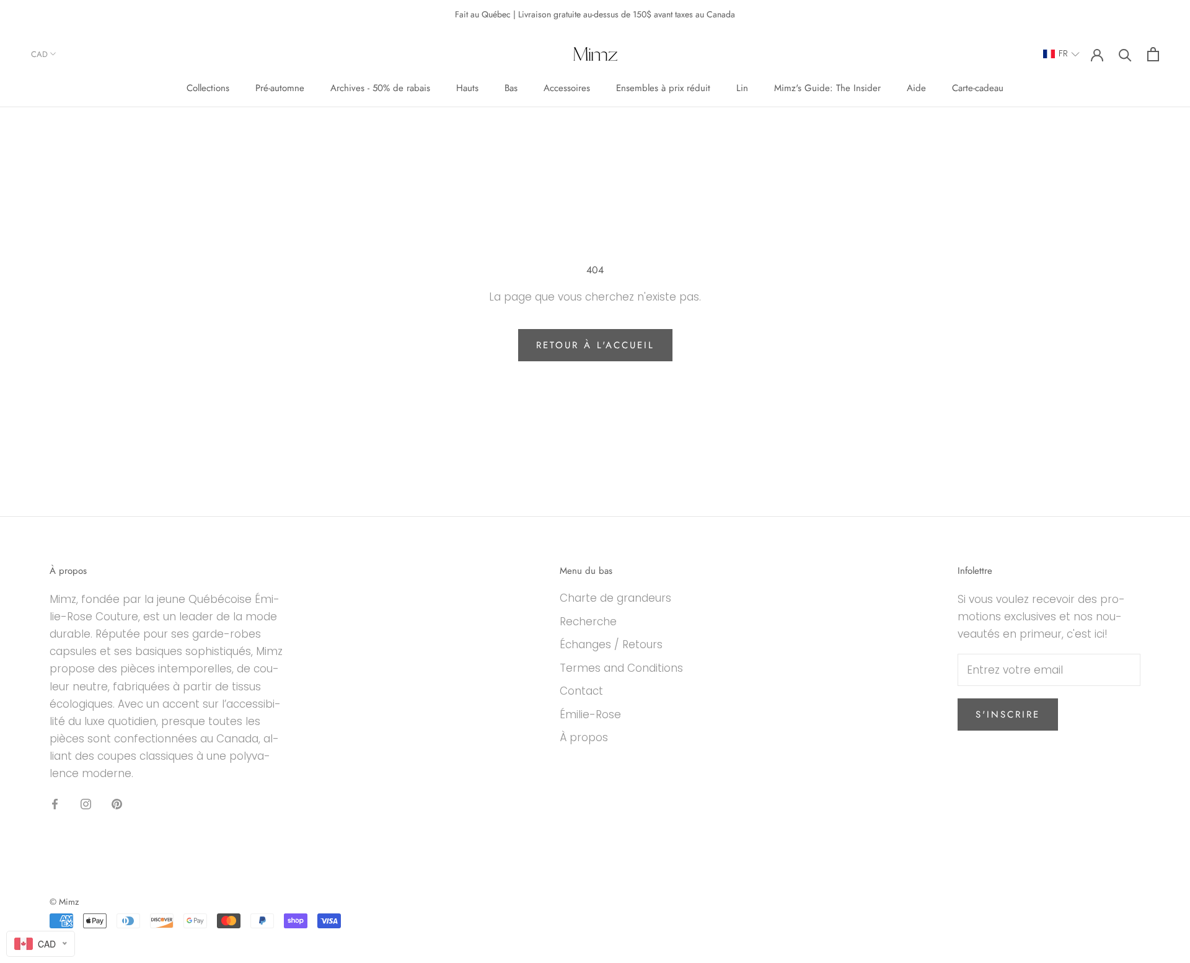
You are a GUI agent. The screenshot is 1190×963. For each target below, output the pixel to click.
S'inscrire (1008, 714)
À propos (584, 737)
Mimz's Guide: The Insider (827, 88)
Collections (208, 88)
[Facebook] (55, 803)
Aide (916, 88)
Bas (511, 88)
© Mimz (64, 901)
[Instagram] (86, 803)
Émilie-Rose (590, 714)
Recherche (588, 621)
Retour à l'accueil (595, 345)
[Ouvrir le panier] (1153, 54)
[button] (1062, 54)
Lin (742, 88)
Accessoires (567, 88)
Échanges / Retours (611, 644)
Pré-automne (279, 88)
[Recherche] (1125, 54)
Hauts (467, 88)
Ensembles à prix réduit (663, 88)
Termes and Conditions (621, 668)
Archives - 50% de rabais (380, 88)
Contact (581, 691)
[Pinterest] (117, 803)
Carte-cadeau (977, 88)
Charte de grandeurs (615, 598)
